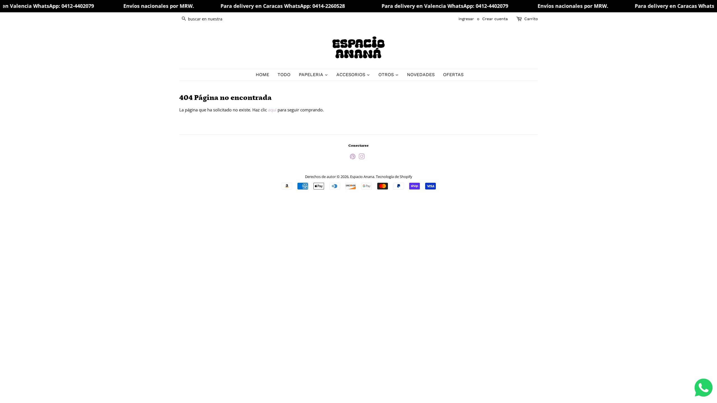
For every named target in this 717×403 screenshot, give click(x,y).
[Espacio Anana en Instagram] (361, 157)
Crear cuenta (495, 19)
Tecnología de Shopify (394, 176)
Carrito (531, 19)
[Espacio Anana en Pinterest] (353, 157)
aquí (272, 110)
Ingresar (466, 19)
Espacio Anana (362, 176)
